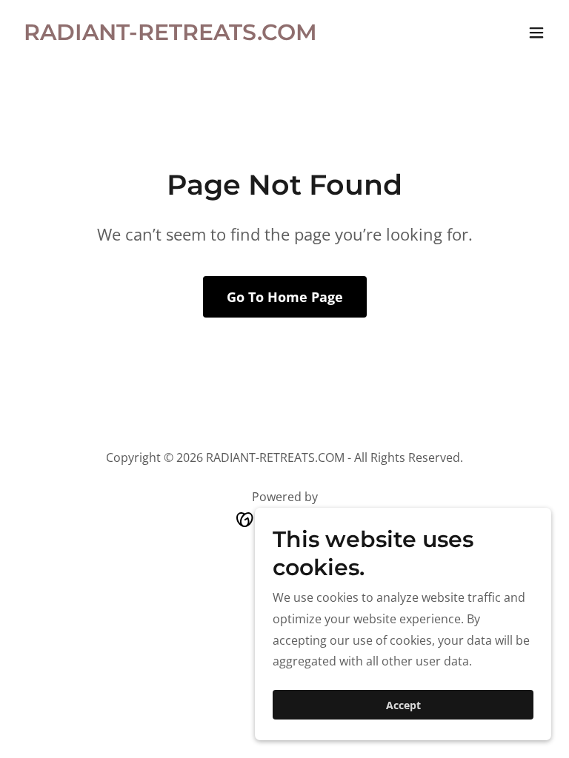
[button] (536, 32)
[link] (170, 35)
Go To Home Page (285, 297)
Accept (403, 705)
